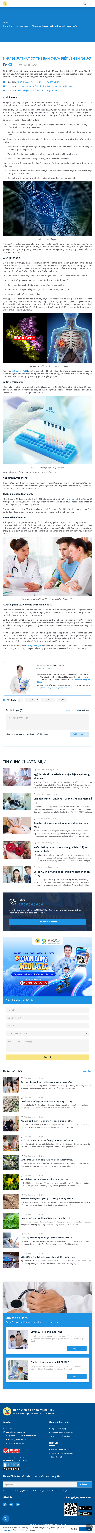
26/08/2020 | (33, 82)
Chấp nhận (85, 1529)
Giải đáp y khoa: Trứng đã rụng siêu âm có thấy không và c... (47, 1237)
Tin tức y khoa (22, 26)
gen (20, 700)
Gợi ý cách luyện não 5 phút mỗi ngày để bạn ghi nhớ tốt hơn (47, 1140)
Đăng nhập (66, 710)
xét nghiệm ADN (19, 371)
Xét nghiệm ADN (32, 700)
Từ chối (74, 1529)
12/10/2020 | (32, 90)
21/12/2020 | (40, 86)
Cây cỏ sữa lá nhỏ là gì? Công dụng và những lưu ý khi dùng (46, 1101)
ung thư (70, 499)
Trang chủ (7, 26)
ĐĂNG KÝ (84, 1484)
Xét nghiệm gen (34, 645)
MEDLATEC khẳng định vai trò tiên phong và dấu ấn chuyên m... (48, 1257)
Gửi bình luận (77, 734)
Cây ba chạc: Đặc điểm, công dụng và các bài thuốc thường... (47, 1160)
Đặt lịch (76, 1348)
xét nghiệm (62, 700)
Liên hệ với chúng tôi (47, 921)
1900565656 (10, 1428)
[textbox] (47, 1033)
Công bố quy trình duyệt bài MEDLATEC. (57, 688)
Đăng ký (75, 710)
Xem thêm (87, 1071)
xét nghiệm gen (48, 700)
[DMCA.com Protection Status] (11, 1466)
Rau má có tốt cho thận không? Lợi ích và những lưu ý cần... (47, 1218)
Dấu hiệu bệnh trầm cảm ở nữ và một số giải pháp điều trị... (47, 1121)
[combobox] (47, 1033)
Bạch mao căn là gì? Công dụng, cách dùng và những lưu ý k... (47, 1198)
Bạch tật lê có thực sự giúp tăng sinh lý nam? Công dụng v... (46, 1179)
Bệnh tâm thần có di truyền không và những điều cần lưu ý (46, 1082)
